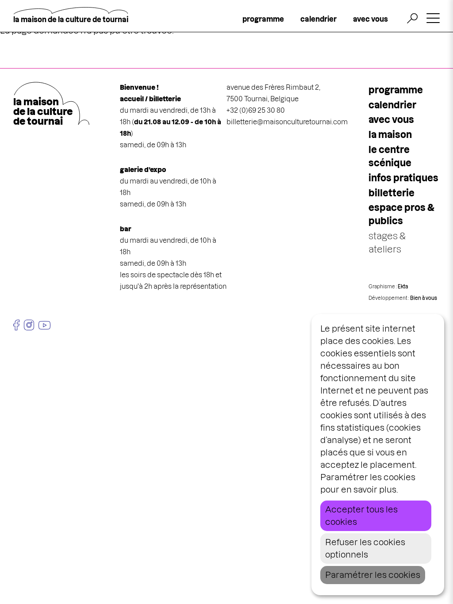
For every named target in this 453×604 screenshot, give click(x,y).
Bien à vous (423, 298)
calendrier (318, 19)
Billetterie (392, 193)
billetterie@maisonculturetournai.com (287, 122)
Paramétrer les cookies (372, 575)
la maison (390, 135)
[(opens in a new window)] (16, 325)
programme (263, 19)
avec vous (370, 19)
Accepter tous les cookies (361, 516)
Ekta (403, 286)
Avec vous (391, 120)
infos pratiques (403, 178)
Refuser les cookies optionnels (365, 548)
